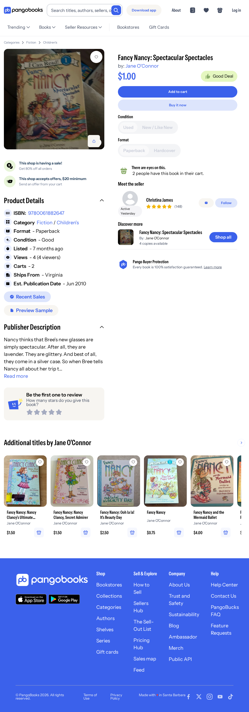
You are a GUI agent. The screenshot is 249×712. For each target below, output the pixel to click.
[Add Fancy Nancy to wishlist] (180, 462)
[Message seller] (206, 202)
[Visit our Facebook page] (188, 697)
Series (103, 641)
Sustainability (184, 614)
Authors (105, 618)
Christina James (159, 200)
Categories (11, 42)
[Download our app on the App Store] (31, 599)
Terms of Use (90, 697)
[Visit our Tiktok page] (230, 697)
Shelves (104, 629)
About (176, 10)
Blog (174, 626)
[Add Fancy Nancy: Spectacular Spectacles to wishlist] (96, 57)
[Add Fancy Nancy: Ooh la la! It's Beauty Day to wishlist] (133, 462)
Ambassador (183, 637)
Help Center (224, 585)
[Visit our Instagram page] (210, 697)
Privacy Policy (116, 697)
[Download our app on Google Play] (64, 599)
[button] (54, 201)
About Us (179, 585)
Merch (176, 648)
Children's (50, 42)
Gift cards (107, 652)
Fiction (31, 42)
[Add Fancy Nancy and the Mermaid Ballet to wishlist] (227, 462)
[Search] (116, 10)
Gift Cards (159, 27)
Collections (109, 596)
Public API (180, 659)
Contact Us (223, 596)
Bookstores (128, 27)
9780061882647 (46, 213)
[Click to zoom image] (54, 99)
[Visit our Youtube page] (220, 697)
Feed (138, 670)
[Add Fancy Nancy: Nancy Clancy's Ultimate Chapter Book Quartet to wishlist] (40, 462)
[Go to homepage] (23, 10)
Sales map (144, 659)
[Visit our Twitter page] (199, 697)
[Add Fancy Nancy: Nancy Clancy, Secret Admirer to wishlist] (86, 462)
